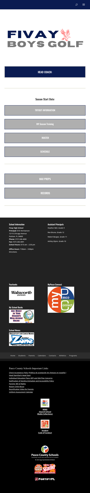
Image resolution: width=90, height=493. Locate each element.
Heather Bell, (53, 228)
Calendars (42, 355)
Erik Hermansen (23, 231)
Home (12, 355)
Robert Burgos (53, 237)
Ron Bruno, (52, 232)
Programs (73, 355)
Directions (13, 252)
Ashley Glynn (53, 241)
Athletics (62, 355)
